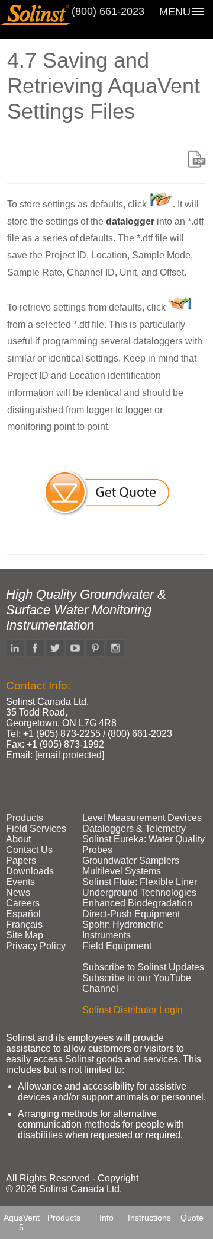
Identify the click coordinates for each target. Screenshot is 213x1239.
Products (63, 1217)
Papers (21, 860)
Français (24, 924)
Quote (192, 1217)
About (18, 839)
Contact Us (29, 850)
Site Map (24, 935)
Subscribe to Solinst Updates (143, 967)
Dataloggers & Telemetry (134, 828)
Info (106, 1217)
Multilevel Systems (121, 871)
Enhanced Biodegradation (137, 903)
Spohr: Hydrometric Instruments (122, 929)
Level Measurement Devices (142, 818)
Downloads (30, 871)
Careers (23, 903)
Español (23, 914)
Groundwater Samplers (130, 860)
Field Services (36, 828)
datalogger (130, 221)
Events (20, 882)
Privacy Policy (36, 946)
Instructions (149, 1217)
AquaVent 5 (22, 1222)
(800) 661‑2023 (108, 11)
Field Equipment (116, 946)
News (18, 892)
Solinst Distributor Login (132, 1010)
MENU (175, 12)
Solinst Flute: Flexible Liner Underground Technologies (139, 887)
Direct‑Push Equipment (131, 914)
